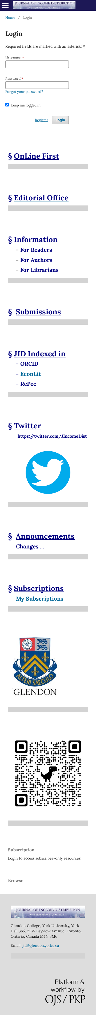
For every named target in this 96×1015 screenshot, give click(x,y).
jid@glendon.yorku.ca (41, 945)
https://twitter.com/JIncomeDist (47, 436)
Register (41, 120)
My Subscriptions (39, 598)
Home (10, 17)
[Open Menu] (5, 5)
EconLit (30, 373)
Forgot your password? (24, 91)
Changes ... (30, 546)
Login (60, 120)
